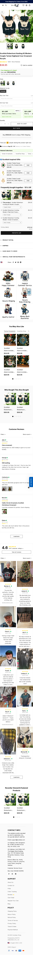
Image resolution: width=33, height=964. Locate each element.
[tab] (12, 378)
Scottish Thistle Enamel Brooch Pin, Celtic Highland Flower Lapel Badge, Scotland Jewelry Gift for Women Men (15, 172)
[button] (31, 482)
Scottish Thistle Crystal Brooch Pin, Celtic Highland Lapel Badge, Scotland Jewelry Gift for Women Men (15, 180)
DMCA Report (12, 947)
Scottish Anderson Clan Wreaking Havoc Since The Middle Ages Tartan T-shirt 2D (8, 602)
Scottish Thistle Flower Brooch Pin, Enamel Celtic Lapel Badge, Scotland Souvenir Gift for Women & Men (15, 164)
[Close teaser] (28, 487)
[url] (14, 62)
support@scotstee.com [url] (18, 840)
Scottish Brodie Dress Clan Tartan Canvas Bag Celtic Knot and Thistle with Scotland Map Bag (8, 724)
